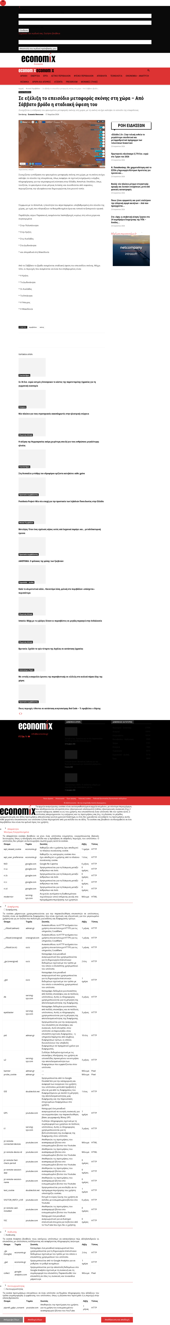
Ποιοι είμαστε (48, 799)
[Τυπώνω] (81, 342)
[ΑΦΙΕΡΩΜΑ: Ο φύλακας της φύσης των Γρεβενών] (62, 546)
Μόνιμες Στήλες (89, 81)
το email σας (24, 45)
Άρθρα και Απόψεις (41, 81)
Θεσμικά (24, 81)
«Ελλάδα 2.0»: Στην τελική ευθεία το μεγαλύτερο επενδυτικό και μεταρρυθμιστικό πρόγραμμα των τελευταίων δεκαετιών (128, 138)
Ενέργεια (35, 75)
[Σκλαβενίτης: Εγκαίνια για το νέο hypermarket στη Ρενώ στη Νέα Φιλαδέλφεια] (85, 731)
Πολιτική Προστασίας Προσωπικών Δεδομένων (110, 799)
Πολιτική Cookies (85, 799)
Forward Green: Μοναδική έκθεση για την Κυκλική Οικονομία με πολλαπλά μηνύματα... (83, 763)
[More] (87, 342)
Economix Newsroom (35, 114)
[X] (47, 342)
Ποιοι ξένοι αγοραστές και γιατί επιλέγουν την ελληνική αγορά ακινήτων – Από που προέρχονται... (131, 203)
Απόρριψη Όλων (11, 1319)
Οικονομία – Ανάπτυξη (137, 75)
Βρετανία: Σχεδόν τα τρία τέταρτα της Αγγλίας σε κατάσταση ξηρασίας (51, 648)
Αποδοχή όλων (35, 1319)
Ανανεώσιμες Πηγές (26, 670)
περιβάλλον (33, 327)
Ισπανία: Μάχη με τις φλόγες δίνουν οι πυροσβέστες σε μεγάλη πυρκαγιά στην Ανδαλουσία (60, 620)
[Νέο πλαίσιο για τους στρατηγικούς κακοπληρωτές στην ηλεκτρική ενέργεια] (62, 399)
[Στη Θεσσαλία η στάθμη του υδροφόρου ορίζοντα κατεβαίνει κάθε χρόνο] (62, 459)
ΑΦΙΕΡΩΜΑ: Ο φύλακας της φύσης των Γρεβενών (41, 561)
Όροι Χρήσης (71, 799)
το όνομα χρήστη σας (29, 19)
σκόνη (42, 327)
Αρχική (23, 75)
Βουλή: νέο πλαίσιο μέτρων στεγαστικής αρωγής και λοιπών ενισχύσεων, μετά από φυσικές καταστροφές (130, 187)
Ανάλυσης (12, 1232)
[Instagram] (21, 736)
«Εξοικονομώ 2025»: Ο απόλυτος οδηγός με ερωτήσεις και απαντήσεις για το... (82, 786)
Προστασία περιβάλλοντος (28, 495)
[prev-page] (20, 713)
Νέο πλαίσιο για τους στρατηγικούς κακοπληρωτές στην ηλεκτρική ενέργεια (54, 413)
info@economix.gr (39, 734)
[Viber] (64, 342)
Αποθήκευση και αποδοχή (117, 1319)
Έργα (45, 75)
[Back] (20, 7)
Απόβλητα (102, 75)
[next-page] (22, 713)
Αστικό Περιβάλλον (60, 75)
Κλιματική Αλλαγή (25, 435)
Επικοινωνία (60, 799)
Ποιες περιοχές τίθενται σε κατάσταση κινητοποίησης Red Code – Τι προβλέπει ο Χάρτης (60, 708)
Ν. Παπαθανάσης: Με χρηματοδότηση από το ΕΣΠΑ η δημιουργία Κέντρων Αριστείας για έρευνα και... (131, 170)
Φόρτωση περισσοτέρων (123, 233)
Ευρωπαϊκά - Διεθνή (26, 582)
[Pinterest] (53, 342)
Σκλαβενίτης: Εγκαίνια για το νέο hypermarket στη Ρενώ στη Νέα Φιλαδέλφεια (83, 739)
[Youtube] (29, 736)
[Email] (75, 342)
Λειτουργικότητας (16, 1286)
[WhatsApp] (58, 342)
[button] (148, 70)
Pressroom (72, 81)
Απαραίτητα (13, 829)
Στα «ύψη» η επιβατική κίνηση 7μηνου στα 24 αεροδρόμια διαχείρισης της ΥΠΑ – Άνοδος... (130, 220)
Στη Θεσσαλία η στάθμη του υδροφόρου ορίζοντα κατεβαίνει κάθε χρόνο (52, 473)
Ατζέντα (58, 81)
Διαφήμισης (13, 906)
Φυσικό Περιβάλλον (83, 75)
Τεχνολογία (116, 75)
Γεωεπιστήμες (24, 375)
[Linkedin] (70, 342)
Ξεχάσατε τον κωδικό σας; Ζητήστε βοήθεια (39, 33)
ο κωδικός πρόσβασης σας (31, 27)
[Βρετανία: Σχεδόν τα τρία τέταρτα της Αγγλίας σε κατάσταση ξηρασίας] (62, 634)
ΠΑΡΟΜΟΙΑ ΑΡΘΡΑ (26, 354)
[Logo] (27, 71)
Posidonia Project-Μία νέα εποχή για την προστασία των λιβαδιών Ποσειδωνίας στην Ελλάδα (61, 501)
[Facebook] (41, 342)
